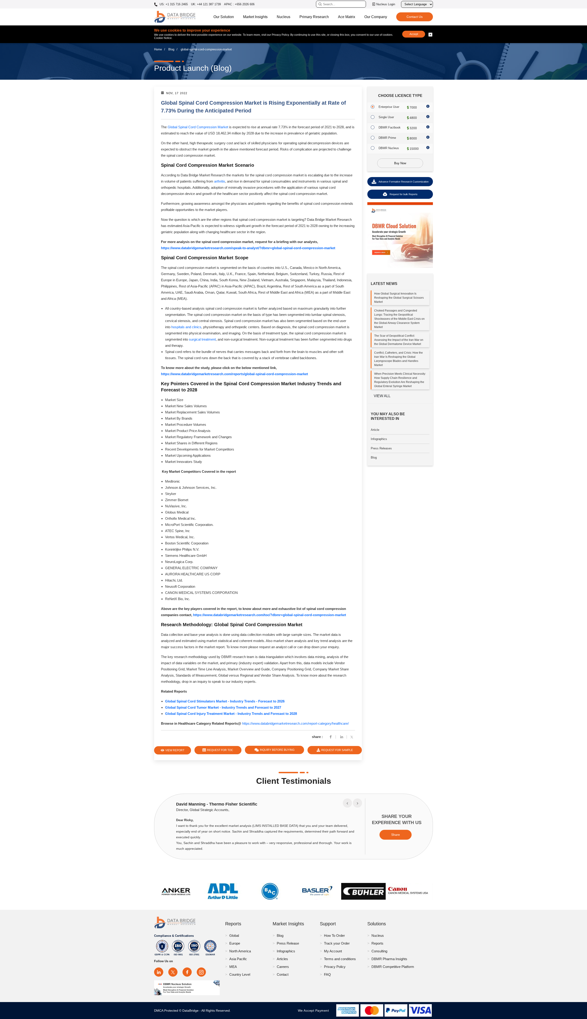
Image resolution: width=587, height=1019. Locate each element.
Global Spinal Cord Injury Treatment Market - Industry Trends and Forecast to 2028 (231, 714)
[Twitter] (352, 737)
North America (240, 951)
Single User (386, 117)
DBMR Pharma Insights (389, 959)
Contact (282, 974)
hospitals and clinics (186, 327)
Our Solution (223, 17)
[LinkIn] (341, 737)
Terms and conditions (340, 959)
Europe (234, 943)
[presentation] (347, 803)
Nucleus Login (385, 4)
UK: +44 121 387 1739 (206, 4)
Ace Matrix (346, 17)
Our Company (375, 17)
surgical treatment (202, 339)
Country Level (239, 974)
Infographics (379, 439)
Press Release (288, 943)
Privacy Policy (335, 967)
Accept (414, 34)
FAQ (327, 974)
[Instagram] (201, 972)
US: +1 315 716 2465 (173, 4)
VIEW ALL (382, 396)
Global (234, 935)
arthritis (219, 181)
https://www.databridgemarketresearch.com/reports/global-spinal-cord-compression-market (234, 374)
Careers (283, 967)
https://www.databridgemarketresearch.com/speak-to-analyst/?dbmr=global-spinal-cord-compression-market (248, 248)
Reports (377, 943)
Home (158, 49)
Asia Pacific (238, 959)
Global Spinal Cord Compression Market (198, 127)
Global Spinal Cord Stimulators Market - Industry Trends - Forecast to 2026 (225, 701)
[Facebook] (330, 737)
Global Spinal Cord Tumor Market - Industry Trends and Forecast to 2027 (223, 707)
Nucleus (283, 17)
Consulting (379, 951)
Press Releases (381, 448)
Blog (171, 49)
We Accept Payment (314, 1010)
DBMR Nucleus (389, 148)
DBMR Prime (387, 137)
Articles (282, 959)
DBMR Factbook (390, 127)
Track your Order (337, 943)
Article (375, 430)
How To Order (334, 935)
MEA (233, 967)
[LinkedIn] (158, 972)
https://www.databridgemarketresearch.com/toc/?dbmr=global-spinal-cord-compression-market (269, 615)
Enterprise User (389, 107)
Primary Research (314, 17)
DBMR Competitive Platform (392, 967)
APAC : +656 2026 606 (239, 4)
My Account (333, 951)
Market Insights (255, 17)
